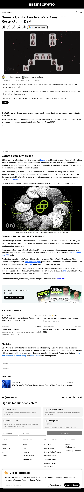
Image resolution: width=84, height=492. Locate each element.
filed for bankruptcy (33, 262)
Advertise (5, 445)
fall (31, 264)
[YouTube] (3, 27)
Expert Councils (28, 456)
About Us (5, 452)
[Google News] (81, 397)
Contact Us (6, 448)
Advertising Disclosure (73, 451)
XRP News (48, 445)
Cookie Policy (35, 480)
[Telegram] (14, 27)
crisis (65, 271)
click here (61, 279)
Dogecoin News (50, 463)
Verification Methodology (70, 446)
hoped (42, 160)
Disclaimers (35, 356)
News (4, 12)
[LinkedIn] (19, 27)
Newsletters (27, 459)
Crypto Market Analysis (52, 452)
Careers (4, 456)
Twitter (15, 179)
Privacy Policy (20, 356)
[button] (21, 412)
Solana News (48, 467)
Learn (25, 448)
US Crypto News (50, 459)
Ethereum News (50, 456)
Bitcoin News (49, 448)
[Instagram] (24, 27)
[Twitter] (8, 27)
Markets (9, 12)
